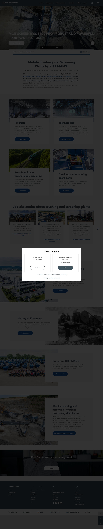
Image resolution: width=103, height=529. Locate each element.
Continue (37, 267)
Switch (65, 267)
